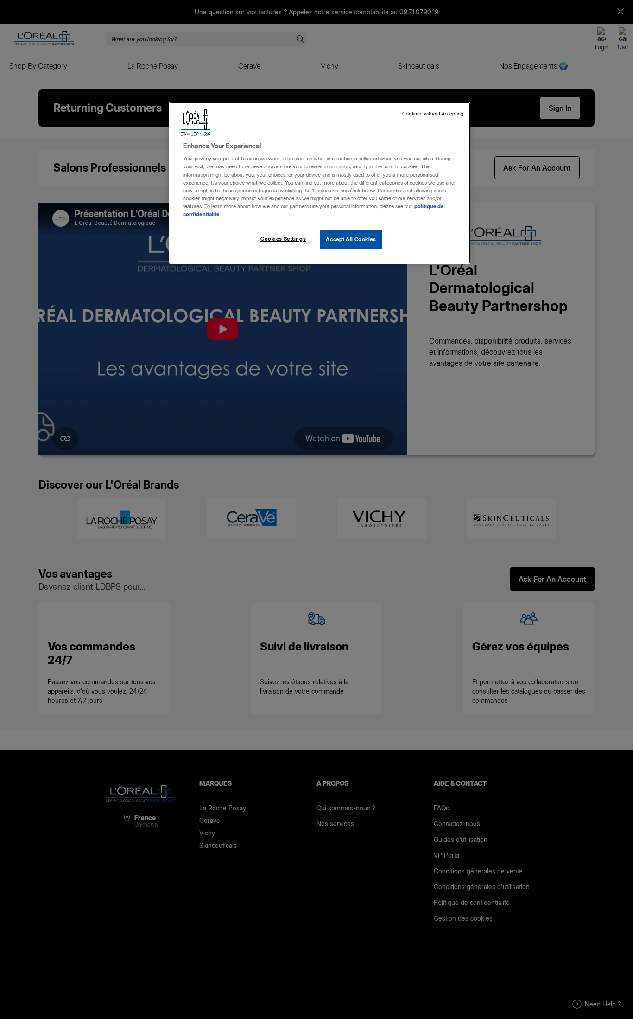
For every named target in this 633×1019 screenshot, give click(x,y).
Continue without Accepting (432, 114)
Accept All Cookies (351, 239)
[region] (319, 183)
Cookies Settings (283, 239)
